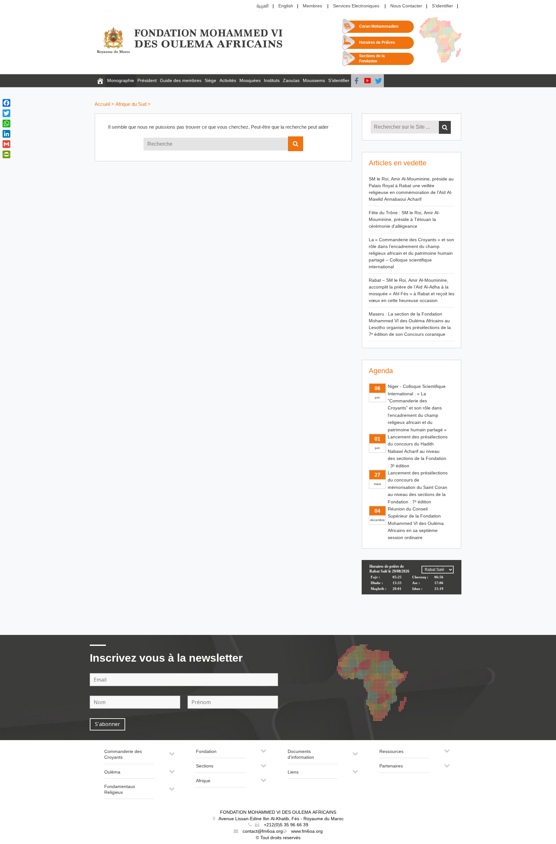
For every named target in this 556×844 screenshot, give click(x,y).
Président (147, 81)
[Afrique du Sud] (100, 80)
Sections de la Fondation (372, 58)
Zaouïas (291, 81)
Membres (312, 6)
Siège (210, 81)
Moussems (314, 81)
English (285, 6)
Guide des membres (180, 81)
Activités (227, 81)
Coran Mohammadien (378, 26)
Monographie (120, 81)
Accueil (102, 104)
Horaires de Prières (377, 42)
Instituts (272, 81)
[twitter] (378, 80)
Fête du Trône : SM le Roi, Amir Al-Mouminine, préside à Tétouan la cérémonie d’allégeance (404, 219)
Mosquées (250, 81)
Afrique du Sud (131, 104)
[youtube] (367, 80)
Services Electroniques (356, 6)
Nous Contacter (406, 6)
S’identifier (442, 6)
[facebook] (356, 80)
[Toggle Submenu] (172, 756)
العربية (262, 6)
